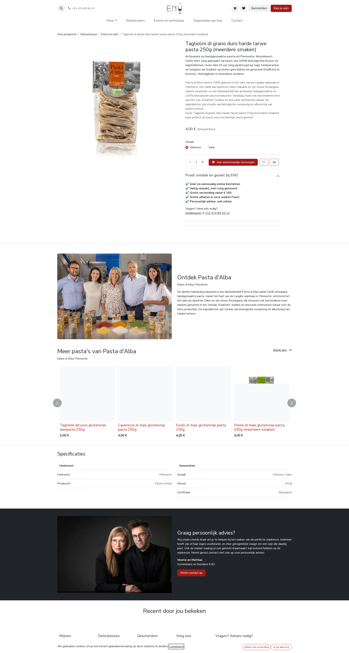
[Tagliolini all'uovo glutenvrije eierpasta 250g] (87, 394)
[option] (174, 403)
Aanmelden (259, 8)
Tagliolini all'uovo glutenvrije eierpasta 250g (83, 427)
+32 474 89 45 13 (217, 213)
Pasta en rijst (109, 34)
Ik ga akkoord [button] (281, 647)
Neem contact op (191, 573)
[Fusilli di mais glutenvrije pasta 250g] (203, 394)
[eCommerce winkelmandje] (235, 8)
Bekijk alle (280, 350)
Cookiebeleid (176, 646)
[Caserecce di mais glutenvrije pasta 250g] (145, 394)
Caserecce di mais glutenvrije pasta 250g (141, 427)
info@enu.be (193, 213)
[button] (61, 8)
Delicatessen (88, 34)
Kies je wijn (281, 8)
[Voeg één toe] (203, 162)
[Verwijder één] (189, 162)
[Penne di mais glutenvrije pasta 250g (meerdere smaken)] (261, 394)
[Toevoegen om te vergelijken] (274, 162)
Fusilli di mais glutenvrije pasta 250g (201, 427)
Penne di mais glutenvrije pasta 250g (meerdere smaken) (259, 427)
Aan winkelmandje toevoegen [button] (235, 162)
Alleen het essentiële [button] (256, 647)
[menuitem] (111, 21)
